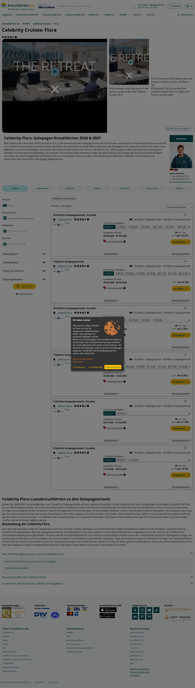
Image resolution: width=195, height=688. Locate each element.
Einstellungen (79, 367)
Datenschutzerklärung (83, 359)
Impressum (78, 361)
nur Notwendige (95, 367)
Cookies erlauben (112, 367)
